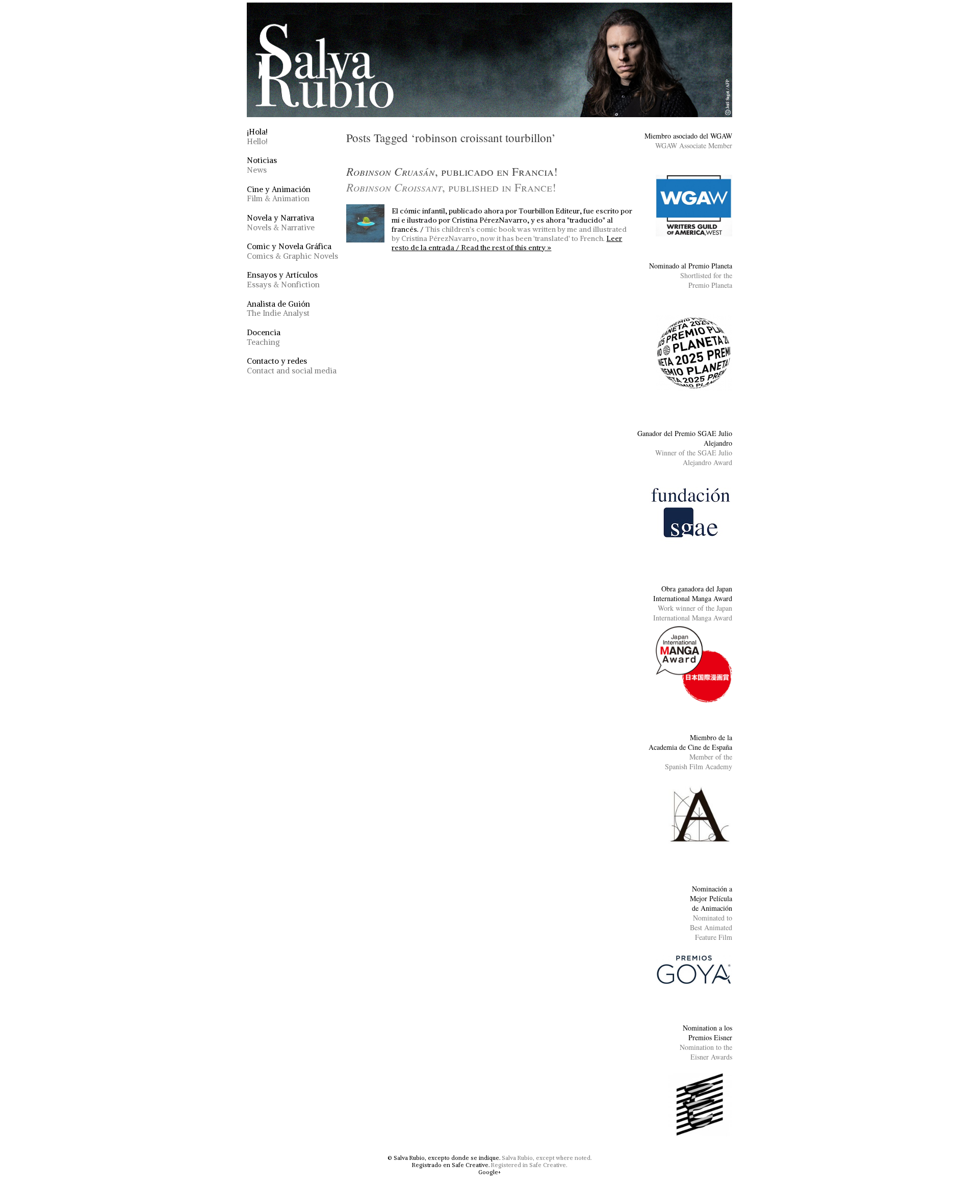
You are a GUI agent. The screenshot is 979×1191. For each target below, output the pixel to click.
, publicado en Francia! (452, 179)
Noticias (262, 165)
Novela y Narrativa (281, 222)
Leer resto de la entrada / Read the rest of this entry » (507, 243)
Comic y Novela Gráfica (292, 251)
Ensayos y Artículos (283, 279)
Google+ (489, 1172)
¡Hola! (257, 136)
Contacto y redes (292, 365)
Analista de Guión (278, 308)
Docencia (263, 337)
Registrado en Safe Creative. (451, 1165)
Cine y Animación (279, 194)
